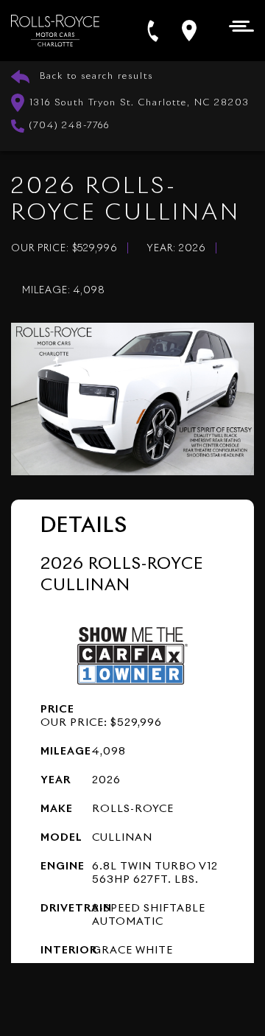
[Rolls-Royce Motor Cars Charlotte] (55, 30)
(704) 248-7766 (69, 126)
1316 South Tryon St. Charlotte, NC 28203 (139, 103)
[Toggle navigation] (237, 25)
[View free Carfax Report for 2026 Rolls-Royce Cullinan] (132, 654)
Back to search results (96, 76)
